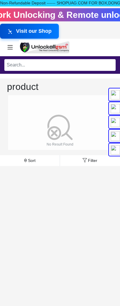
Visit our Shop (34, 31)
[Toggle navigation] (10, 47)
